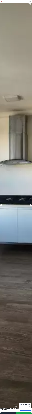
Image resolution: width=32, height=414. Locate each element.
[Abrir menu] (30, 1)
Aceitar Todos (25, 410)
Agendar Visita (9, 413)
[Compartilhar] (31, 4)
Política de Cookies (21, 408)
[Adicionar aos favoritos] (29, 4)
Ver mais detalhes (2, 410)
